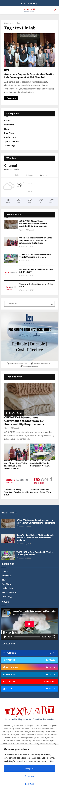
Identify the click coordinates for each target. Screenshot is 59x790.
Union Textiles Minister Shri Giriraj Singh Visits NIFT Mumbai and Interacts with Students (36, 240)
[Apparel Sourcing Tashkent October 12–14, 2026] (11, 273)
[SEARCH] (52, 304)
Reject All (29, 784)
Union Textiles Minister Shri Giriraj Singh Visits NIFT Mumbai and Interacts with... (15, 464)
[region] (29, 767)
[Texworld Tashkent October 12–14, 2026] (11, 287)
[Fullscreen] (53, 636)
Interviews (9, 125)
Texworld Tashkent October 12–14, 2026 (40, 490)
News (6, 70)
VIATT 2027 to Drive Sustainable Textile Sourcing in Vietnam (35, 255)
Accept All (29, 768)
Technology (9, 145)
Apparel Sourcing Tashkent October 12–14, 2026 (16, 492)
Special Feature (11, 141)
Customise (29, 776)
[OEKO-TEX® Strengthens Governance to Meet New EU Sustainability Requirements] (11, 224)
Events (7, 120)
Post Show (9, 133)
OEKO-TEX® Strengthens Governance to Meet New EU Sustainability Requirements (33, 223)
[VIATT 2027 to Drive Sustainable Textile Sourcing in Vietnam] (11, 258)
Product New (10, 137)
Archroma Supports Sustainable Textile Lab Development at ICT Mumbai (29, 76)
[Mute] (49, 636)
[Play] (5, 636)
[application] (29, 624)
